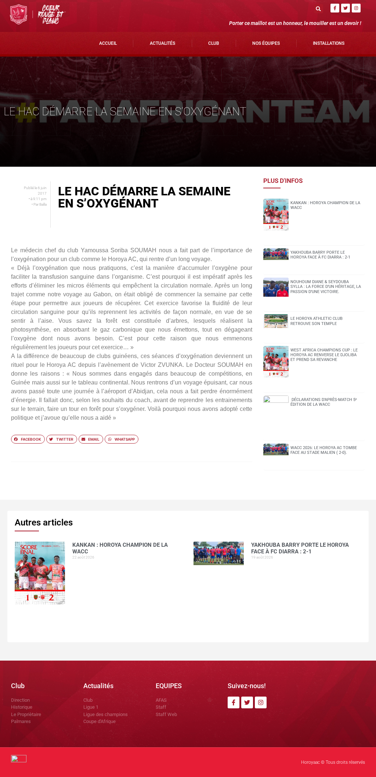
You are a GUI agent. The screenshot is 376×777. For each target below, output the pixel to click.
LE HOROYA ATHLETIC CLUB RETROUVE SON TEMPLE (316, 321)
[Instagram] (356, 8)
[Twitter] (345, 8)
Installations (328, 43)
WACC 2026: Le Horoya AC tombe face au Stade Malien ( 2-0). (323, 450)
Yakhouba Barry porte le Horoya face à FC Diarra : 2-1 (320, 255)
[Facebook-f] (334, 8)
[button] (318, 8)
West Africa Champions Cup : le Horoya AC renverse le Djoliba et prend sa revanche (324, 355)
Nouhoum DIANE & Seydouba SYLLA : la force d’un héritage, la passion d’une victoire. (325, 286)
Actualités (162, 43)
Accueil (108, 43)
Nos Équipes (266, 43)
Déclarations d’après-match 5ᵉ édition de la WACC (323, 402)
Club (213, 43)
